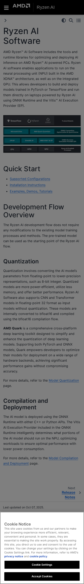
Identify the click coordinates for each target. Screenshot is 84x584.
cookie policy (38, 556)
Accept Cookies (42, 576)
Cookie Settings (42, 564)
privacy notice (13, 556)
